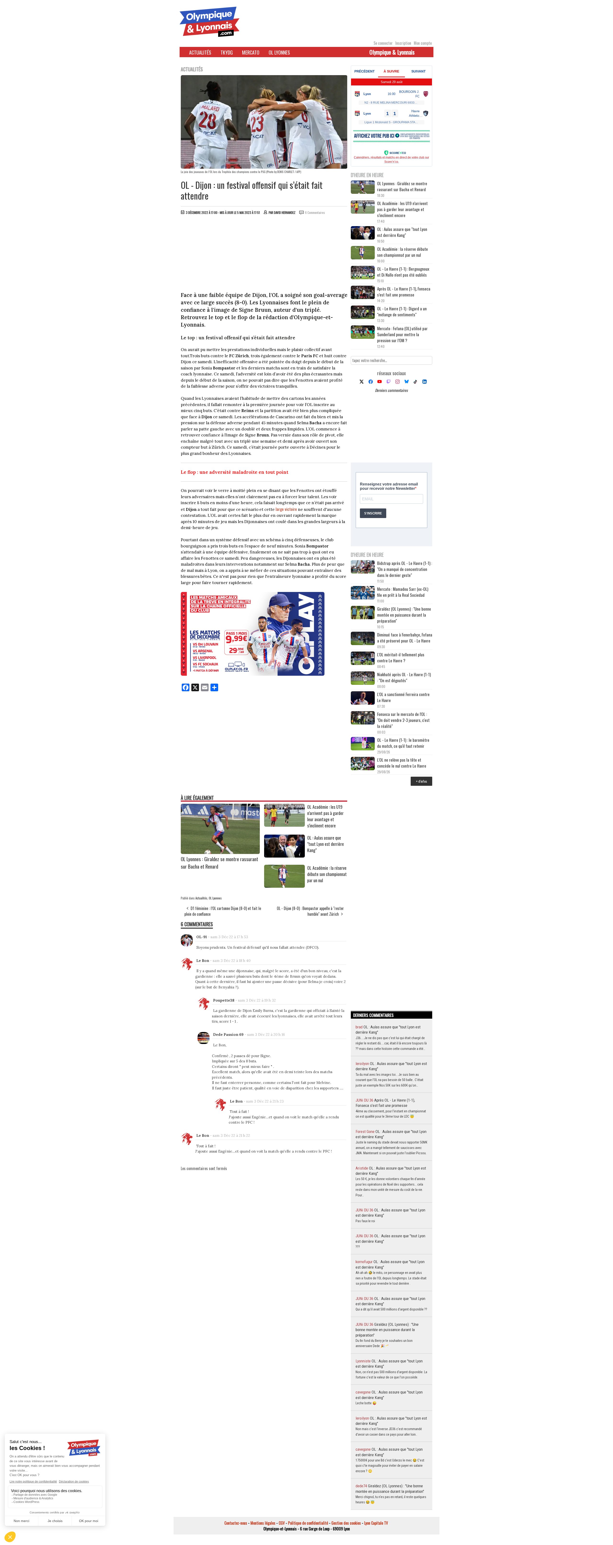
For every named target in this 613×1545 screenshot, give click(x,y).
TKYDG (227, 52)
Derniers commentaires (391, 390)
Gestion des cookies (346, 1523)
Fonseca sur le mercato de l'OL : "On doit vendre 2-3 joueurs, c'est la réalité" (403, 720)
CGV (282, 1523)
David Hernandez (284, 212)
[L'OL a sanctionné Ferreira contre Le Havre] (363, 698)
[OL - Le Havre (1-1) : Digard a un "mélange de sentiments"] (363, 313)
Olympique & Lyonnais (391, 52)
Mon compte (423, 43)
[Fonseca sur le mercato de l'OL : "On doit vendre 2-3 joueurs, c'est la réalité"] (363, 718)
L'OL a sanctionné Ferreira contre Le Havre (403, 697)
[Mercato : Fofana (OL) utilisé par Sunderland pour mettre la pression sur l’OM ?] (363, 332)
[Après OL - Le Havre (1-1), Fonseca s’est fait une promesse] (363, 293)
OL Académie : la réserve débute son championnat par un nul (327, 874)
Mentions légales (262, 1523)
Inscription (403, 43)
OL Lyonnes (279, 52)
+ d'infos (421, 781)
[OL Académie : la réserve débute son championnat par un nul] (284, 886)
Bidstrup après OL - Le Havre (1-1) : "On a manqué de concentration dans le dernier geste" (404, 569)
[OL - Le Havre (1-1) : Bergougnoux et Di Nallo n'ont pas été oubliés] (363, 273)
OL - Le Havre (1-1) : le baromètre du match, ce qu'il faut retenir (403, 743)
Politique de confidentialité (308, 1523)
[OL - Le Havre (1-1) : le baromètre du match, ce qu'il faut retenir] (363, 744)
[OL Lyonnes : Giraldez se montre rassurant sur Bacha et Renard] (220, 852)
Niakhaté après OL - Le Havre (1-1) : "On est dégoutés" (404, 677)
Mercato (250, 52)
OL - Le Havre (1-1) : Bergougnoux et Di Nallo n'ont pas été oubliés (403, 272)
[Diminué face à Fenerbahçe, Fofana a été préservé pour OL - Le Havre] (363, 639)
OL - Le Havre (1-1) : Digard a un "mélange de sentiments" (402, 312)
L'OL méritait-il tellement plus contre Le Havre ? (400, 658)
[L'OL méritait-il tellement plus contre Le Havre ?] (363, 659)
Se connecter (383, 43)
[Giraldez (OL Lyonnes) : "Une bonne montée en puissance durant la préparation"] (363, 613)
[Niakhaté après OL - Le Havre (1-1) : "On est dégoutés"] (363, 678)
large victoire (286, 509)
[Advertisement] (264, 254)
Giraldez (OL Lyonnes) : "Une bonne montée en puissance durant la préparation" (404, 615)
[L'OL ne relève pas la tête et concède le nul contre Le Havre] (363, 764)
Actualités (200, 52)
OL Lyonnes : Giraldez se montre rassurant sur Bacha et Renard (402, 186)
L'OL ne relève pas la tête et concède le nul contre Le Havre (401, 763)
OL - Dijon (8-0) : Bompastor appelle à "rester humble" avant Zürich (310, 911)
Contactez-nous (235, 1523)
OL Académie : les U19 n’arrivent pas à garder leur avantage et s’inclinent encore (325, 816)
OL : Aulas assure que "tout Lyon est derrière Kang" (325, 844)
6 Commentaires (315, 212)
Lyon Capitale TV (376, 1523)
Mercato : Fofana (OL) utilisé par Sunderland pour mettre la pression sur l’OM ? (402, 334)
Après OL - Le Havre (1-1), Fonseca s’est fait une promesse (403, 292)
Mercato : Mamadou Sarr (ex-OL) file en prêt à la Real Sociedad (402, 592)
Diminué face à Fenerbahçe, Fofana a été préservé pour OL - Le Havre (404, 638)
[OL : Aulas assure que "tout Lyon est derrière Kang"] (284, 856)
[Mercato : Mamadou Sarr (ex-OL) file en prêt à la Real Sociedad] (363, 593)
